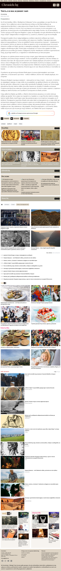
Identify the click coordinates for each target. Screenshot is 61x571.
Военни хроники (28, 389)
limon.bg (48, 0)
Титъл (20, 123)
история (3, 123)
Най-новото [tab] (49, 252)
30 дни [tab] (58, 371)
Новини (23, 557)
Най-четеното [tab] (56, 252)
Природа (27, 375)
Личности (27, 418)
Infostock (36, 0)
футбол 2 (9, 123)
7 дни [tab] (55, 371)
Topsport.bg (25, 0)
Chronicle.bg (4, 14)
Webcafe (5, 0)
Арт (26, 459)
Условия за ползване (25, 552)
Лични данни (24, 554)
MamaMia (10, 0)
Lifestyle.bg (31, 0)
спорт (15, 123)
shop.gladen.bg (43, 0)
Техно (26, 432)
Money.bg (20, 0)
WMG (2, 0)
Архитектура (28, 501)
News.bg (15, 0)
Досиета (27, 446)
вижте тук (52, 558)
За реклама (23, 555)
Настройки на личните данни (47, 560)
